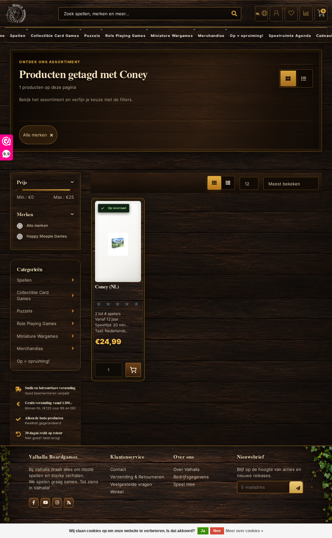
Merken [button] (25, 214)
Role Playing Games (125, 35)
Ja (203, 531)
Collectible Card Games (55, 35)
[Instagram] (57, 503)
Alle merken (37, 225)
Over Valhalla (186, 469)
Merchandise (211, 35)
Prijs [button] (22, 182)
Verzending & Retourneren (137, 476)
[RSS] (69, 503)
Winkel (117, 491)
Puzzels (92, 35)
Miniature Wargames (172, 35)
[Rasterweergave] (288, 78)
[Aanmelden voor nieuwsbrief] (296, 488)
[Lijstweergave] (304, 78)
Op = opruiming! (247, 35)
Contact (118, 469)
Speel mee (184, 484)
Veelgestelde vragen (131, 484)
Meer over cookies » (244, 531)
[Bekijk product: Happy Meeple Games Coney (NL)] (118, 289)
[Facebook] (34, 503)
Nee (217, 531)
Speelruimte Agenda (290, 35)
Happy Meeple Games (47, 236)
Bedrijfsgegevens (191, 476)
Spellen (18, 35)
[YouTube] (45, 503)
